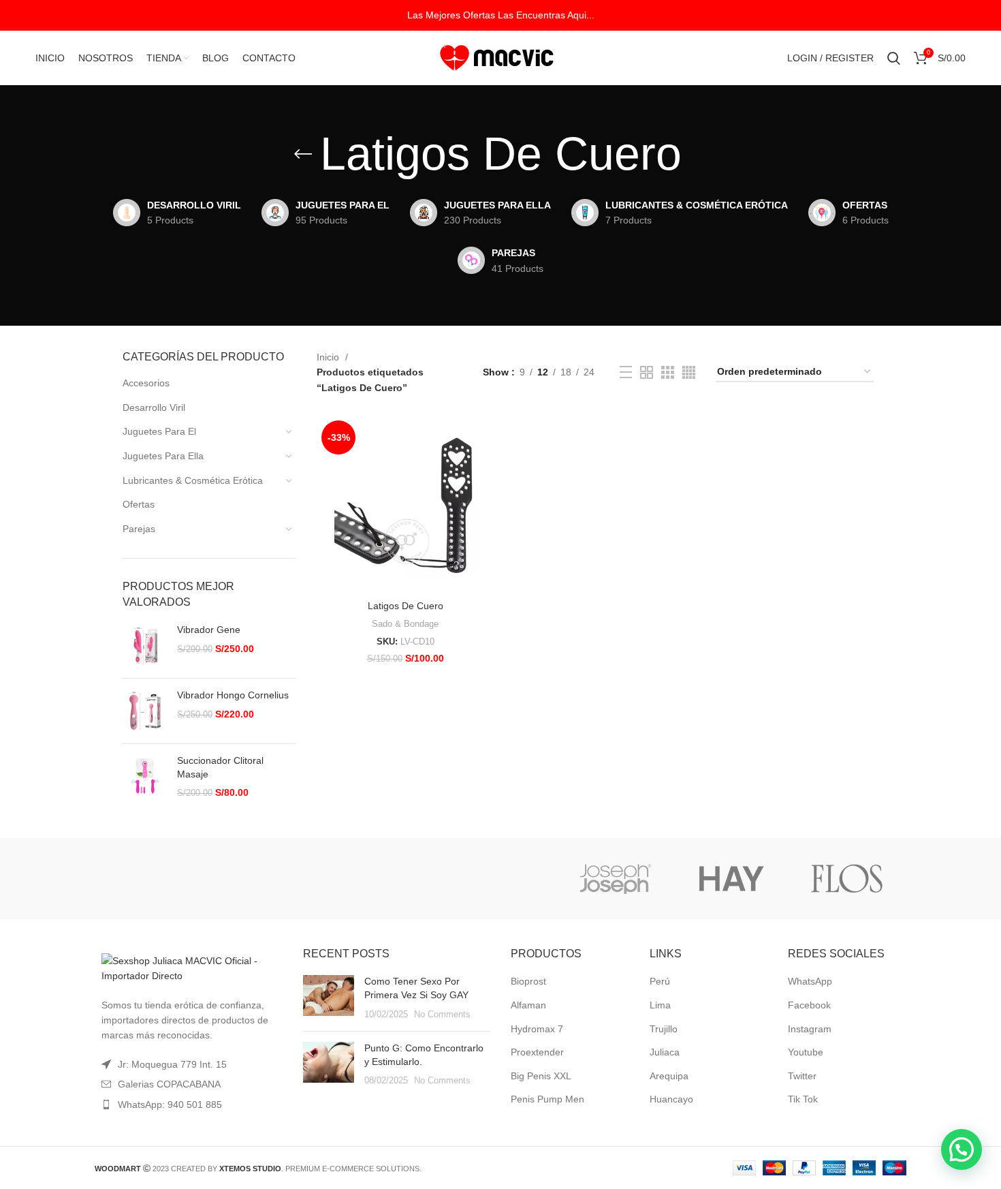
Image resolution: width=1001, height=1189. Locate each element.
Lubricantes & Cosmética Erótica (193, 480)
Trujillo (664, 1028)
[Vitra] (152, 878)
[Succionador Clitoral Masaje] (145, 777)
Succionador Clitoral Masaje (220, 767)
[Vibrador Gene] (145, 645)
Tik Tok (803, 1099)
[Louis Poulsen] (383, 878)
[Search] (893, 58)
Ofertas (139, 504)
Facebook (809, 1005)
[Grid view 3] (667, 372)
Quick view (483, 437)
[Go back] (303, 154)
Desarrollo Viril (154, 407)
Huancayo (671, 1099)
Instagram (809, 1028)
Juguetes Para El (159, 431)
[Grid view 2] (646, 372)
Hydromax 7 (537, 1028)
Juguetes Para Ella (163, 455)
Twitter (802, 1075)
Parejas (139, 528)
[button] (961, 1149)
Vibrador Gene (208, 629)
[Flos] (847, 878)
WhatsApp (810, 981)
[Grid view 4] (688, 372)
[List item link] (188, 1104)
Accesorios (146, 382)
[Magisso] (267, 878)
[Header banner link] (500, 15)
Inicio (329, 357)
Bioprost (528, 981)
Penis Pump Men (547, 1099)
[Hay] (731, 878)
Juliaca (665, 1052)
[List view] (626, 372)
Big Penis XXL (541, 1075)
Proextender (537, 1052)
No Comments (442, 1014)
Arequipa (669, 1075)
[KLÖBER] (499, 878)
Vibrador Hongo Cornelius (233, 695)
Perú (660, 981)
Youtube (805, 1052)
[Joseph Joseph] (615, 878)
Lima (660, 1005)
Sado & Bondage (405, 624)
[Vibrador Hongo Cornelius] (145, 711)
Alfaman (528, 1005)
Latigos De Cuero (405, 605)
